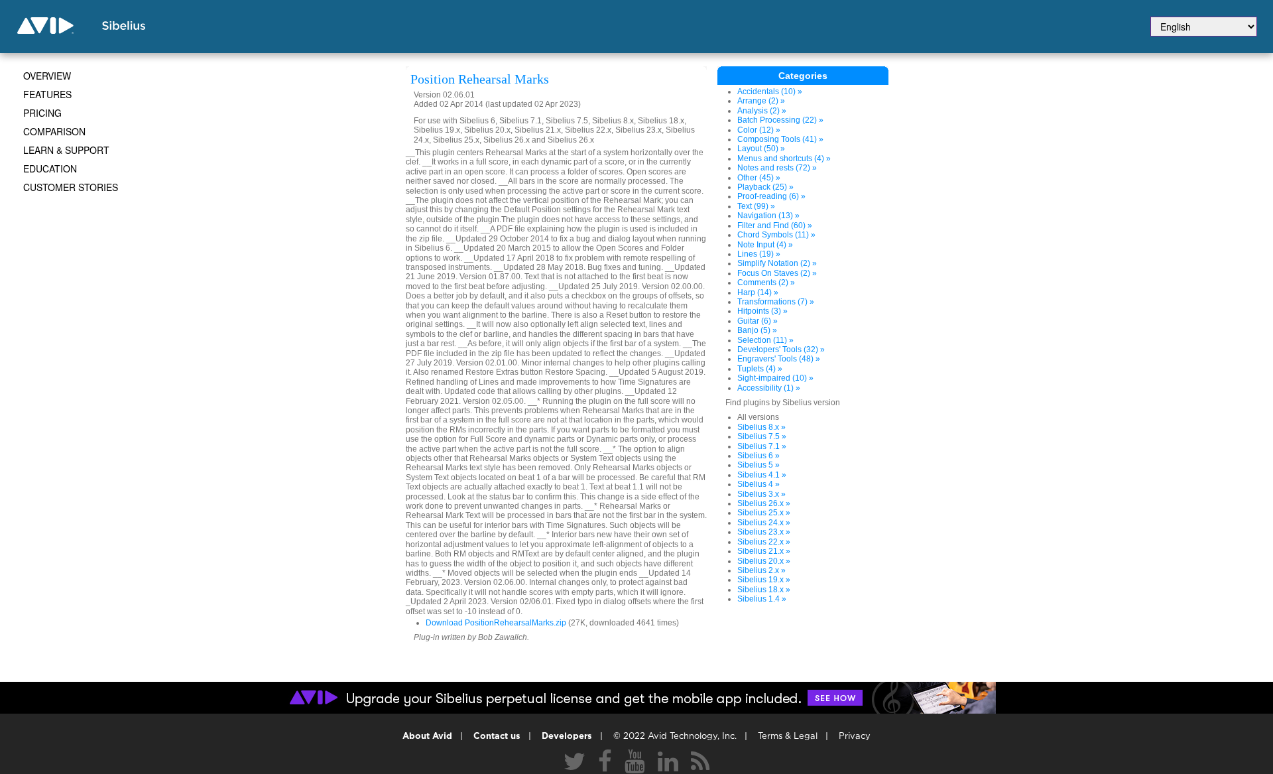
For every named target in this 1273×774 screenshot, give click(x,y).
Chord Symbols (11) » (776, 234)
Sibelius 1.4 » (761, 599)
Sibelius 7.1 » (761, 446)
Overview (47, 75)
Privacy (855, 736)
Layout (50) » (761, 148)
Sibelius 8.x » (761, 427)
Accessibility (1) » (768, 388)
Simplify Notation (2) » (777, 263)
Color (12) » (758, 130)
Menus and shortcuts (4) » (784, 158)
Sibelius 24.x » (763, 522)
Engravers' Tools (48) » (778, 358)
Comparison (54, 131)
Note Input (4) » (765, 244)
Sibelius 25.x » (763, 512)
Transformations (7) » (775, 301)
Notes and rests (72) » (777, 167)
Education (50, 168)
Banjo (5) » (757, 330)
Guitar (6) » (757, 321)
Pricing (42, 112)
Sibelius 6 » (758, 455)
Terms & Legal (788, 736)
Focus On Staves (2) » (777, 273)
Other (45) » (758, 177)
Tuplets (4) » (759, 368)
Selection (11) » (765, 340)
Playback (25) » (765, 187)
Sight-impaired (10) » (775, 378)
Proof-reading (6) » (771, 196)
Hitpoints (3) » (762, 311)
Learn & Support (66, 150)
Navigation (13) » (768, 215)
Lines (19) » (758, 254)
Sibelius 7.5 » (761, 436)
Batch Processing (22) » (780, 120)
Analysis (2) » (761, 110)
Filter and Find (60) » (774, 225)
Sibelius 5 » (758, 465)
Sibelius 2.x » (761, 570)
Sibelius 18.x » (763, 589)
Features (47, 94)
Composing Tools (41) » (780, 139)
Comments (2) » (766, 282)
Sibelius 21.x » (763, 551)
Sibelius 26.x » (763, 503)
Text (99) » (756, 206)
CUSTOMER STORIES (70, 187)
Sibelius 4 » (758, 484)
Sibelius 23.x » (763, 532)
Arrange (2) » (761, 100)
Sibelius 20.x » (763, 561)
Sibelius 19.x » (763, 579)
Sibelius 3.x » (761, 494)
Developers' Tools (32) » (781, 349)
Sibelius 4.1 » (761, 475)
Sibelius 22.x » (763, 542)
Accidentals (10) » (769, 91)
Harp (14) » (757, 292)
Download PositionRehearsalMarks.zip (496, 622)
